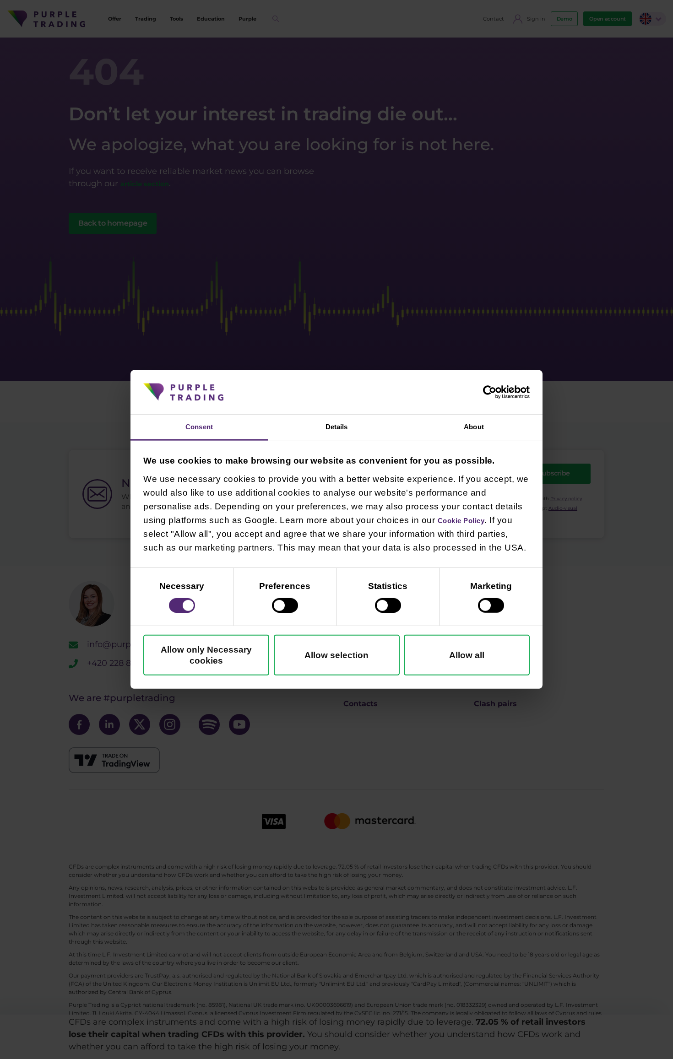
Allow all (466, 656)
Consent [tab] (199, 427)
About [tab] (474, 427)
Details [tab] (336, 427)
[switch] (285, 607)
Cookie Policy (468, 521)
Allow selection (336, 656)
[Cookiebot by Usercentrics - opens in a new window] (490, 390)
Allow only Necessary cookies (206, 656)
